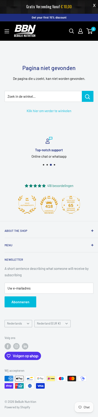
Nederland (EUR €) (48, 323)
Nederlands (14, 323)
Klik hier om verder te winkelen (49, 111)
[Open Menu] (7, 31)
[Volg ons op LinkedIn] (25, 346)
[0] (90, 31)
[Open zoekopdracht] (71, 31)
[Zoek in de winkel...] (87, 96)
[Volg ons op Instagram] (16, 346)
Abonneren (20, 302)
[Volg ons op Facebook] (8, 346)
